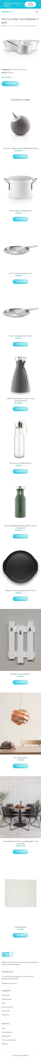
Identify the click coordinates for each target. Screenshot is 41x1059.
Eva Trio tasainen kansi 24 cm (20, 273)
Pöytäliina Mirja (20, 927)
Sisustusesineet (7, 1007)
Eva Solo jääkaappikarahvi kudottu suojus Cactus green (20, 527)
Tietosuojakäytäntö (9, 1040)
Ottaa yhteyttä (7, 1032)
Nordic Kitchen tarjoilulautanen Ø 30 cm (20, 590)
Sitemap (5, 1044)
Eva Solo (23, 70)
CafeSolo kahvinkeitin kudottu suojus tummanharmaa (20, 399)
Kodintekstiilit (6, 999)
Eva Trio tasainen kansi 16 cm (20, 336)
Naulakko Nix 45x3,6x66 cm (20, 674)
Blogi (3, 1028)
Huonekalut (6, 995)
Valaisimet (5, 1015)
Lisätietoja (10, 84)
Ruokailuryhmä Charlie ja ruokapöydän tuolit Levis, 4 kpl (20, 842)
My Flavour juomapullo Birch (20, 463)
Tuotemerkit (15, 70)
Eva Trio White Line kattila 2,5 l (20, 211)
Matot (4, 1003)
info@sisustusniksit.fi (9, 983)
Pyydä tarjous (30, 4)
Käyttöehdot (6, 1036)
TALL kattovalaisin (20, 758)
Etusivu (4, 26)
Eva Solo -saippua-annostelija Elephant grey (20, 148)
